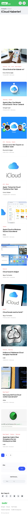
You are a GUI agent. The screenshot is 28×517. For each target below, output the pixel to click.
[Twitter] (2, 496)
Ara (4, 465)
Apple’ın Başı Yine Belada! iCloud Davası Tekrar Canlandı (13, 103)
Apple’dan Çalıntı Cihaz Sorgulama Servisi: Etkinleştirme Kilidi (11, 439)
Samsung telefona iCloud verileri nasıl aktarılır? (12, 396)
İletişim (3, 507)
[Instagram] (6, 496)
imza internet (5, 513)
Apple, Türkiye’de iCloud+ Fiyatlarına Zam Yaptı (12, 188)
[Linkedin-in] (18, 496)
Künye (8, 507)
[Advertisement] (14, 29)
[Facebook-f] (10, 496)
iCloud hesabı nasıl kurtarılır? (13, 312)
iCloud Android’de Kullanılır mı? (13, 69)
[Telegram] (14, 496)
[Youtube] (22, 496)
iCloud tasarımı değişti (11, 272)
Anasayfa (3, 9)
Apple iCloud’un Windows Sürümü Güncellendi (12, 230)
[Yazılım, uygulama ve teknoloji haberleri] (6, 3)
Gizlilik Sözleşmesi (16, 510)
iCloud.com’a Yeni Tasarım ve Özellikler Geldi (13, 146)
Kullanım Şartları (5, 510)
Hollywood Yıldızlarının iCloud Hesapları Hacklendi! (13, 354)
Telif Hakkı (14, 507)
